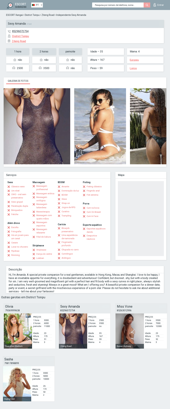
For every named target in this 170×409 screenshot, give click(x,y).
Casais (14, 242)
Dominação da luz (70, 190)
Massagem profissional (42, 188)
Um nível (15, 190)
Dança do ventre (44, 254)
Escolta (14, 227)
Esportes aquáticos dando (96, 230)
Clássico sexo (18, 186)
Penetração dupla (19, 206)
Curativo (65, 211)
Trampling (66, 215)
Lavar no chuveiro (19, 247)
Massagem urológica (41, 199)
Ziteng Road (48, 15)
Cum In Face (92, 216)
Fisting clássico (94, 186)
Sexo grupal (17, 202)
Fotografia (16, 231)
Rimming (15, 255)
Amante (65, 186)
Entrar (160, 5)
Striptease (41, 250)
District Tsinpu (32, 15)
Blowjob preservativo (67, 230)
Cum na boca (93, 208)
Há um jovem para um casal (20, 237)
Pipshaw (15, 251)
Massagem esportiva (41, 224)
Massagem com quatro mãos (44, 217)
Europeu (134, 59)
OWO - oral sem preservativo (18, 196)
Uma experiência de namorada (70, 237)
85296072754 (20, 31)
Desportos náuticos (92, 237)
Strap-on (66, 203)
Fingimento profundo (67, 244)
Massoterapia (43, 211)
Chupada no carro (70, 249)
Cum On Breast (94, 212)
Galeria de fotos (18, 81)
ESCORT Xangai (14, 15)
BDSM (65, 195)
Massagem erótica (45, 193)
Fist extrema (92, 195)
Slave (64, 199)
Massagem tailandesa (41, 206)
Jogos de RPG (68, 207)
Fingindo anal (93, 190)
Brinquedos (16, 210)
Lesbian (40, 258)
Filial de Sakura (43, 237)
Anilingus (66, 258)
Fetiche (14, 214)
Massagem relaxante (41, 231)
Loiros (133, 68)
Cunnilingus (67, 254)
